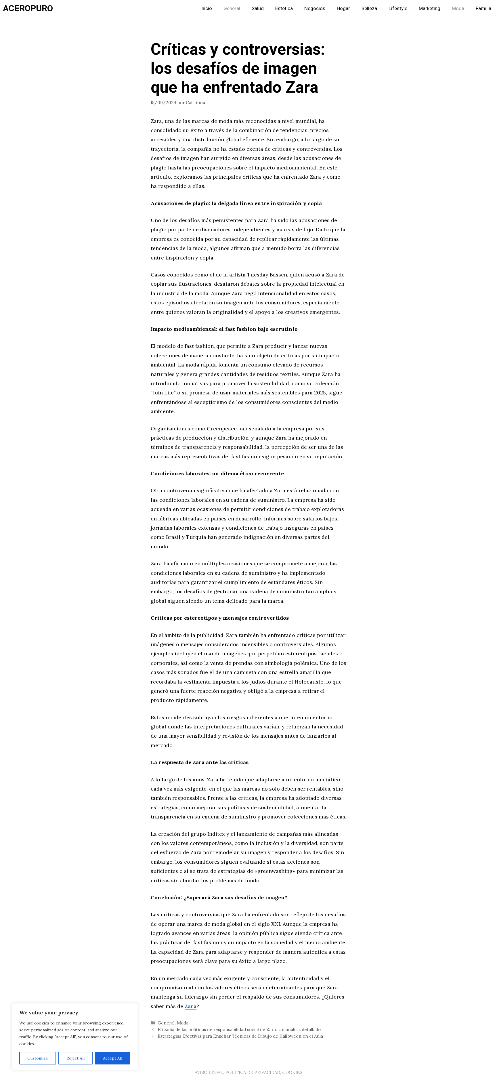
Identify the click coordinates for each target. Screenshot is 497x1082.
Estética (284, 8)
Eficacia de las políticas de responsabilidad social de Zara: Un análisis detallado (239, 1029)
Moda (458, 8)
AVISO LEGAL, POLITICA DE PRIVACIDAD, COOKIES (248, 1072)
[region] (75, 1036)
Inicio (206, 8)
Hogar (343, 8)
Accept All (112, 1058)
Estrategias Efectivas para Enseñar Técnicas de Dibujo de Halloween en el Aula (240, 1036)
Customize (37, 1058)
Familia (483, 8)
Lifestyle (398, 8)
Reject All (75, 1058)
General (231, 8)
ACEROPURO (28, 8)
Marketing (429, 8)
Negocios (314, 8)
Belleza (369, 8)
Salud (258, 8)
